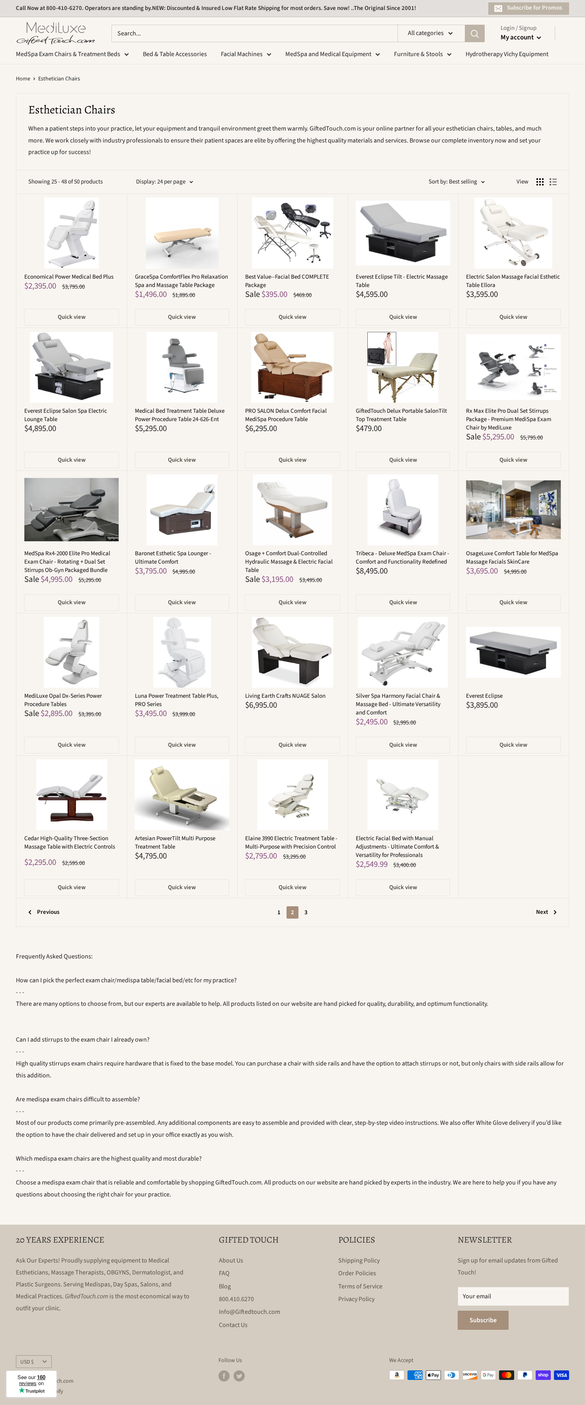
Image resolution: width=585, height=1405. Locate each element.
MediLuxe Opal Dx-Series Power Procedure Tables (63, 700)
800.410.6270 (236, 1299)
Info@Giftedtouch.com (249, 1311)
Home (23, 79)
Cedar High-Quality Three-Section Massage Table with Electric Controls (69, 842)
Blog (225, 1286)
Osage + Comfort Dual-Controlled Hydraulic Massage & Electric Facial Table (289, 561)
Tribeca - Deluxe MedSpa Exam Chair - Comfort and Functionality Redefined (402, 557)
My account (518, 37)
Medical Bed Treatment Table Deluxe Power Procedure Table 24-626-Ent (179, 415)
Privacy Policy (356, 1299)
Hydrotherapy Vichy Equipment (507, 54)
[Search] (475, 33)
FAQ (224, 1273)
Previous (48, 912)
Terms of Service (360, 1286)
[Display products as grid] (540, 181)
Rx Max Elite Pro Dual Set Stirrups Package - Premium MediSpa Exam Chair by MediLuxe (508, 419)
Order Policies (357, 1273)
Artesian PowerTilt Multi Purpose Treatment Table (175, 842)
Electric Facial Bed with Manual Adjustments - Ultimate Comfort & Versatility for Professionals (397, 846)
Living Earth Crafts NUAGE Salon (285, 696)
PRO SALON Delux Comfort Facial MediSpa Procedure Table (286, 415)
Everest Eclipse (484, 696)
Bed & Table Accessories (175, 54)
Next (542, 912)
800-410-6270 (64, 8)
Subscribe (483, 1320)
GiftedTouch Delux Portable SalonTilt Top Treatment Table (401, 415)
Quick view (72, 317)
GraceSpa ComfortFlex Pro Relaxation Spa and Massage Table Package (181, 281)
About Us (231, 1260)
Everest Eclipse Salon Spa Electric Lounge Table (65, 415)
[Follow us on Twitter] (239, 1376)
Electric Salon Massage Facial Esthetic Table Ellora (513, 281)
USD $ (27, 1362)
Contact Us (233, 1325)
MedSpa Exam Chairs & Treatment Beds (68, 54)
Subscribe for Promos (534, 8)
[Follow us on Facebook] (224, 1376)
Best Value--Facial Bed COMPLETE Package (287, 281)
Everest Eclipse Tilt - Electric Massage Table (402, 281)
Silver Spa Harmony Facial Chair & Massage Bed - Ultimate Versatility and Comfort (398, 704)
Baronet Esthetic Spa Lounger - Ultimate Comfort (173, 557)
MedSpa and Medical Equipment (328, 54)
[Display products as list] (553, 181)
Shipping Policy (359, 1260)
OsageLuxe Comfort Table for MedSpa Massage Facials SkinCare (512, 557)
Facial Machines (242, 54)
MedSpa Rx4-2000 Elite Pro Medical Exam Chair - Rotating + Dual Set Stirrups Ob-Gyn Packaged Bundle (67, 561)
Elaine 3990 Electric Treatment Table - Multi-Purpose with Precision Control (291, 842)
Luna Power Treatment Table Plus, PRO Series (176, 700)
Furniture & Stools (418, 54)
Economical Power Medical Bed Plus (68, 277)
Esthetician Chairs (59, 79)
